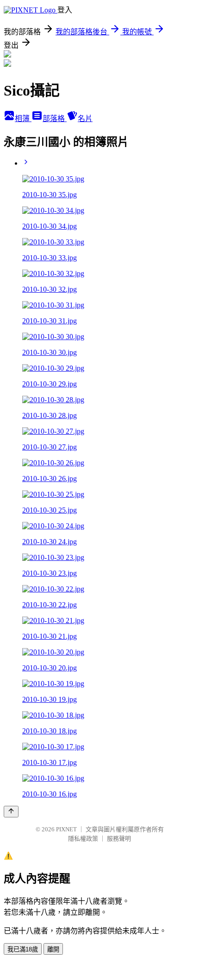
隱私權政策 (83, 838)
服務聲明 (119, 838)
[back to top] (11, 811)
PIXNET (66, 829)
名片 (85, 118)
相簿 (23, 118)
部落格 (55, 118)
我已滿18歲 (22, 949)
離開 (53, 949)
